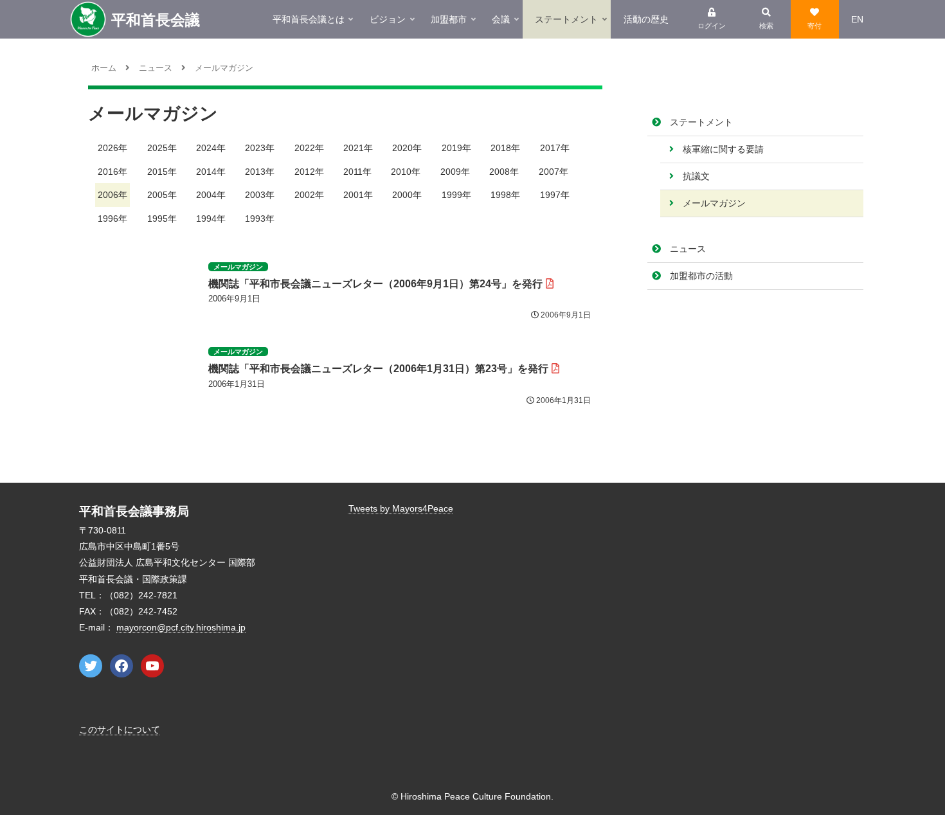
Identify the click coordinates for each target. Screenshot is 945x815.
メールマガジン (714, 203)
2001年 (358, 195)
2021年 (358, 148)
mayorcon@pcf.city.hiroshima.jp (181, 627)
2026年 (112, 148)
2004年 (211, 195)
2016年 (112, 171)
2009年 (455, 171)
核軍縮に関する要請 (723, 149)
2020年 (407, 148)
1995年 (162, 218)
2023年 (259, 148)
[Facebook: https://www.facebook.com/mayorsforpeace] (121, 665)
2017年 (555, 148)
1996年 (112, 218)
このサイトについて (119, 729)
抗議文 (696, 176)
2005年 (162, 195)
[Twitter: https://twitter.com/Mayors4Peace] (90, 665)
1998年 (505, 195)
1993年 (259, 218)
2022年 (309, 148)
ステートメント (701, 122)
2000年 (407, 195)
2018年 (505, 148)
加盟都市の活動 (701, 276)
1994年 (211, 218)
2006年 (112, 195)
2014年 (211, 171)
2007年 (553, 171)
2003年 (259, 195)
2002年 (309, 195)
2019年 (456, 148)
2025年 (162, 148)
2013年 (259, 171)
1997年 (555, 195)
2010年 (405, 171)
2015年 (162, 171)
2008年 (504, 171)
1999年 (456, 195)
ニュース (688, 249)
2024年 (211, 148)
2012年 (309, 171)
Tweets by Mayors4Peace (400, 508)
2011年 (357, 171)
